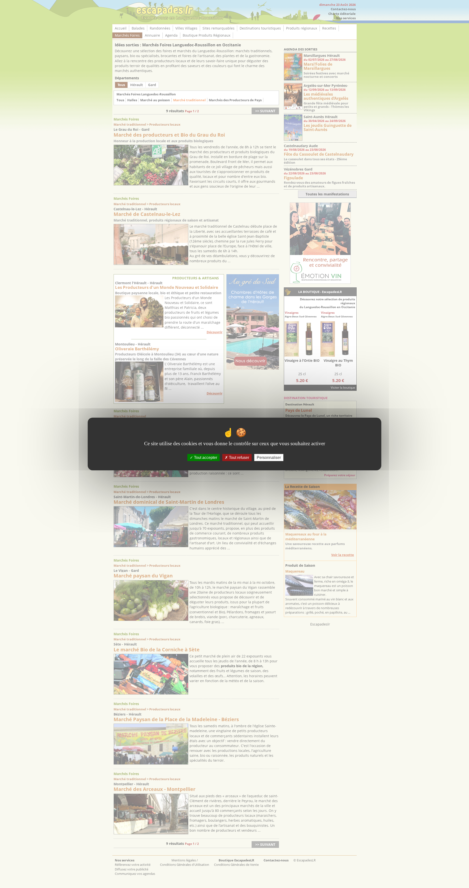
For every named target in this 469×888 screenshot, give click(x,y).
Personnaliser (269, 457)
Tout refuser (238, 457)
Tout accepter (205, 457)
